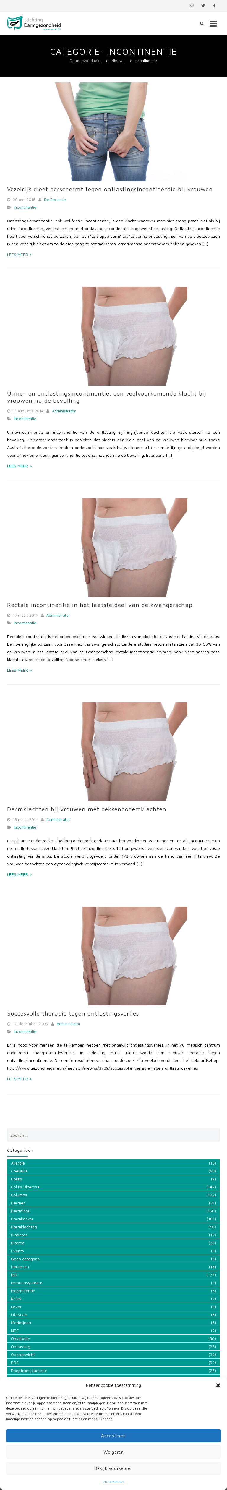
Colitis (16, 1178)
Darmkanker (22, 1218)
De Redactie (55, 199)
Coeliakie (19, 1170)
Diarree (18, 1242)
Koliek (16, 1298)
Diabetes (19, 1234)
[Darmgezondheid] (34, 23)
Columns (19, 1194)
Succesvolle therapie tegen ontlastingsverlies (73, 1013)
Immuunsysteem (26, 1282)
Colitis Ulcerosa (25, 1186)
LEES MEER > (19, 254)
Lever (16, 1306)
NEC (15, 1330)
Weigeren (113, 1452)
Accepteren (113, 1435)
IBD (14, 1274)
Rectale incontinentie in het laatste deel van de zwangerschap (99, 604)
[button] (218, 1385)
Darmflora (20, 1210)
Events (17, 1250)
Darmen (18, 1202)
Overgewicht (23, 1354)
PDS (15, 1362)
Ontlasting (20, 1346)
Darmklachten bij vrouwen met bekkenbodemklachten (86, 809)
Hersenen (20, 1266)
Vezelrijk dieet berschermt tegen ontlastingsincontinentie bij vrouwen (110, 189)
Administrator (64, 411)
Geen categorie (25, 1258)
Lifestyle (19, 1314)
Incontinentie (25, 207)
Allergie (18, 1162)
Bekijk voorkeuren (113, 1468)
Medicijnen (21, 1322)
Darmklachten (24, 1226)
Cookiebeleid (113, 1481)
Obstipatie (20, 1338)
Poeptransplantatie (29, 1370)
